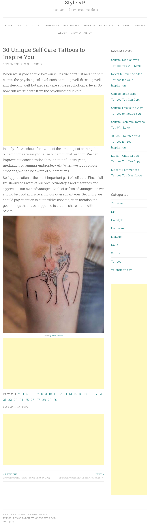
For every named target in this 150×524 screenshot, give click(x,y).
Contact (139, 25)
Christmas (51, 25)
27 (38, 399)
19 (96, 394)
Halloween (71, 25)
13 (65, 394)
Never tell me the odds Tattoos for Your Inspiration (126, 79)
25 (27, 399)
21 (4, 399)
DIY (113, 211)
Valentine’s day (121, 270)
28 (44, 399)
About (62, 32)
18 (90, 394)
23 (15, 399)
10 (50, 394)
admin (37, 64)
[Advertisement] (53, 120)
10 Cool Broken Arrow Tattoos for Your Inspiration (125, 141)
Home (8, 25)
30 (55, 399)
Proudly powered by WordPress (25, 514)
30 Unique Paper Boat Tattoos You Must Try (81, 476)
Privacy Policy (81, 32)
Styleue (124, 25)
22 (10, 399)
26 (32, 399)
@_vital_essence (56, 336)
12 (60, 394)
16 (80, 394)
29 (49, 399)
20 (101, 394)
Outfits (115, 253)
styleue (8, 522)
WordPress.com (45, 518)
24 (21, 399)
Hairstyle (106, 25)
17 (85, 394)
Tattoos (22, 25)
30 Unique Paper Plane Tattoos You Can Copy (26, 476)
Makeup (89, 25)
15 (75, 394)
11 (55, 394)
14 (70, 394)
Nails (36, 25)
